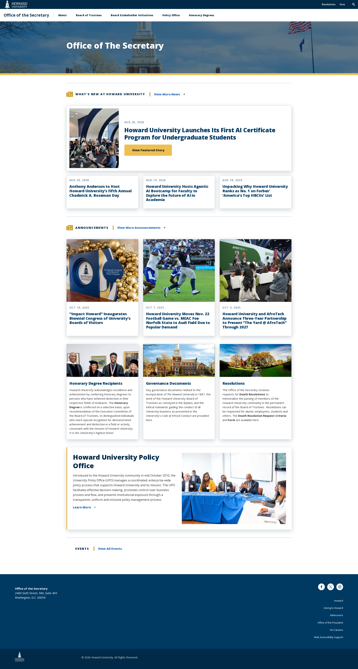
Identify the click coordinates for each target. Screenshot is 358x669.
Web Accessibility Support (328, 637)
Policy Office (171, 15)
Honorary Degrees (201, 15)
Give (342, 4)
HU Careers (336, 630)
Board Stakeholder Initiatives (132, 15)
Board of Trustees (89, 15)
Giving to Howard (333, 608)
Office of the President (330, 622)
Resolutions (328, 4)
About (62, 15)
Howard (338, 600)
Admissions (336, 615)
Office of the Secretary (26, 15)
